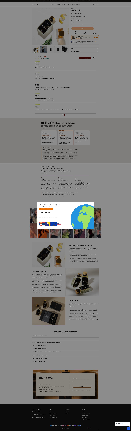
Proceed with (46, 208)
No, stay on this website (45, 212)
